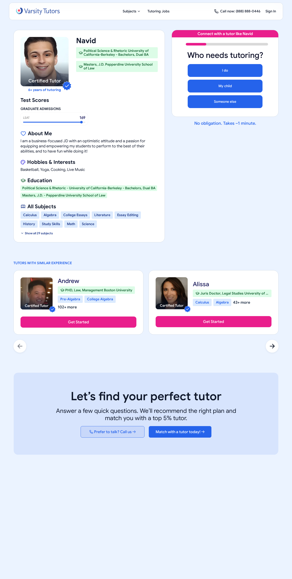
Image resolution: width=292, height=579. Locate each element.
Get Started (78, 322)
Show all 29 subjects (39, 233)
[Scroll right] (272, 346)
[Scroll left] (19, 346)
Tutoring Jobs (158, 11)
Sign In (270, 11)
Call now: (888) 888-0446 (240, 11)
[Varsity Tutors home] (38, 11)
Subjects (129, 11)
